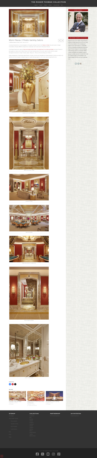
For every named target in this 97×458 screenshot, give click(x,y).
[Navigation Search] (62, 5)
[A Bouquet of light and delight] (17, 396)
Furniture (31, 422)
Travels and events (13, 42)
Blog (10, 431)
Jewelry (31, 425)
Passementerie (32, 432)
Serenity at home (14, 423)
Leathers (31, 427)
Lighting (31, 429)
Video (10, 437)
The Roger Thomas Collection (48, 2)
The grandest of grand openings (52, 401)
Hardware (31, 424)
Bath (30, 417)
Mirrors (30, 430)
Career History (14, 429)
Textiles (31, 434)
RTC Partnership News (55, 415)
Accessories (31, 415)
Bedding (31, 419)
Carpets (31, 420)
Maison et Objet (45, 45)
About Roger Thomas (13, 418)
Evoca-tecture (14, 421)
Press (10, 434)
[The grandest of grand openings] (54, 396)
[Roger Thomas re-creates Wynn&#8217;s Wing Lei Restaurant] (36, 396)
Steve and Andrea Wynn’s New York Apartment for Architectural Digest (38, 49)
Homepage (11, 415)
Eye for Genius (14, 426)
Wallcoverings (32, 435)
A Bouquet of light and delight (15, 401)
